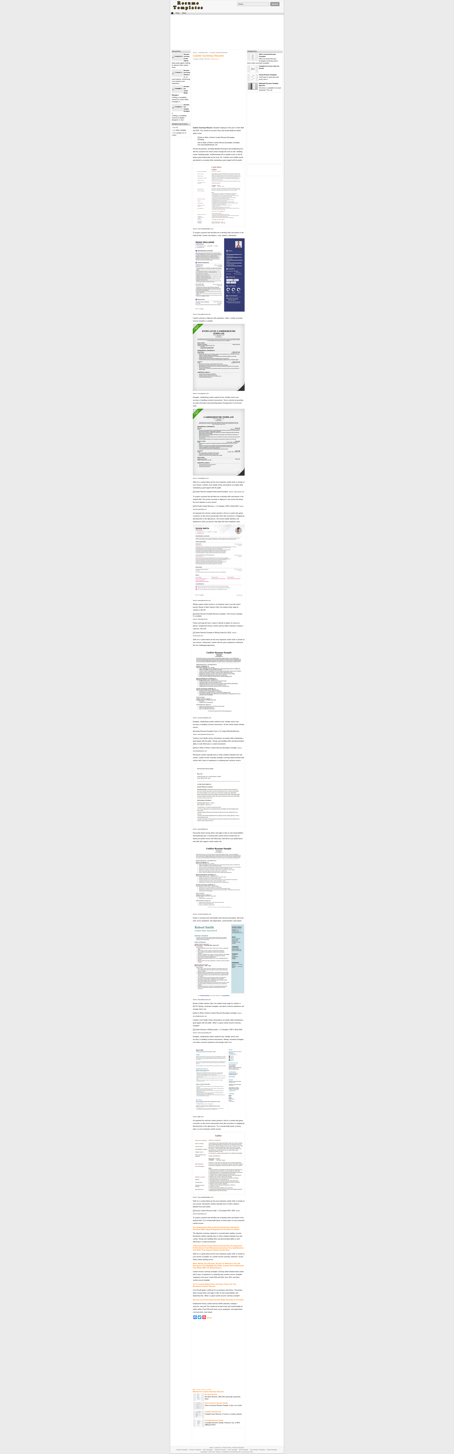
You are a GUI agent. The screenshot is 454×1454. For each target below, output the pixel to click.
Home (178, 13)
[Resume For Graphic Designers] (177, 106)
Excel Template (232, 1450)
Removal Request (238, 1447)
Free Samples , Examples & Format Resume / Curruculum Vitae (232, 1452)
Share (209, 1318)
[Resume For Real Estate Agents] (177, 56)
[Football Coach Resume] (199, 1417)
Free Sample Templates (257, 1450)
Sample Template (182, 1450)
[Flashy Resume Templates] (253, 80)
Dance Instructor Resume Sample (216, 1403)
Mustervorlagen (272, 1450)
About (184, 13)
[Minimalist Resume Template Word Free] (253, 89)
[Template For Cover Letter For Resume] (253, 72)
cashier (198, 1389)
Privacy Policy (227, 1447)
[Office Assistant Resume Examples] (253, 60)
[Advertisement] (227, 31)
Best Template (243, 1450)
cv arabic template (179, 130)
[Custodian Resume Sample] (199, 1426)
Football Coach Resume (213, 1412)
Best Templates (208, 1450)
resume (203, 1389)
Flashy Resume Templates (268, 75)
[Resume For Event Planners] (177, 72)
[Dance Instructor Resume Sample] (198, 1409)
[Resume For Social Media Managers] (177, 88)
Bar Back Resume (211, 1394)
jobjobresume (203, 52)
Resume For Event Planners (187, 73)
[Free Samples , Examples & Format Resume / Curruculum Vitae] (188, 10)
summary (208, 1389)
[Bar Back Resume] (198, 1400)
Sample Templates (195, 1450)
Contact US (218, 1447)
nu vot (175, 127)
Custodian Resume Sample (214, 1420)
